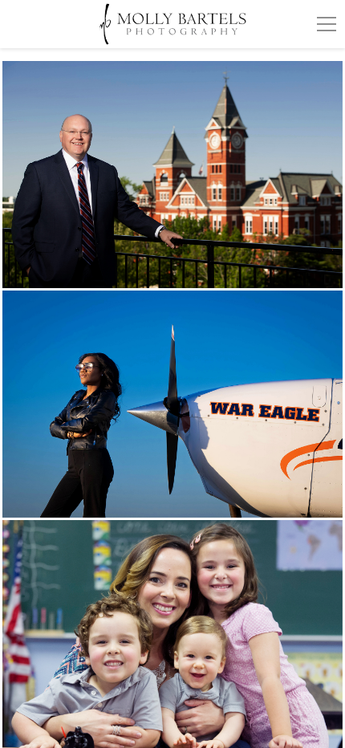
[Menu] (326, 24)
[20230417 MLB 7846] (172, 404)
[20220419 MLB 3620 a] (172, 174)
